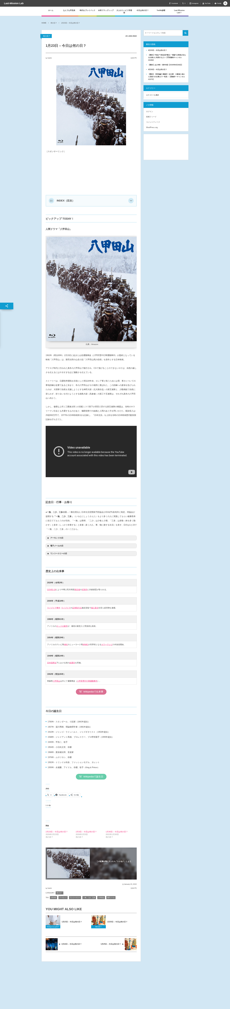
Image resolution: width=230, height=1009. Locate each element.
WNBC (85, 644)
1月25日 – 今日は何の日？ (117, 922)
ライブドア (66, 608)
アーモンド (63, 897)
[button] (131, 200)
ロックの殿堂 (62, 626)
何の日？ (46, 36)
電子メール (111, 897)
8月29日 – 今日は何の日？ (157, 50)
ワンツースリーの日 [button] (58, 553)
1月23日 (53, 897)
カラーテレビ (106, 644)
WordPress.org (152, 127)
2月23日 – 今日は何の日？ (57, 832)
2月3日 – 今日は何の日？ (86, 832)
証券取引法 (77, 608)
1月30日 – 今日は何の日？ (117, 832)
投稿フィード (151, 117)
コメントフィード (153, 122)
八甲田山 (56, 681)
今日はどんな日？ (53, 927)
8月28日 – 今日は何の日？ (157, 69)
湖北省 (77, 589)
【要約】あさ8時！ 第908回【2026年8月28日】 (165, 65)
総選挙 (72, 663)
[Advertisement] (91, 172)
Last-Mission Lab (14, 3)
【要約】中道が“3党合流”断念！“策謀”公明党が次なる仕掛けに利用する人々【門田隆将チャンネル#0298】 (167, 57)
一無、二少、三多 (89, 897)
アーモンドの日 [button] (56, 538)
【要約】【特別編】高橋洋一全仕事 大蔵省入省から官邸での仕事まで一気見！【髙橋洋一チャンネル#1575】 (166, 76)
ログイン (149, 112)
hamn (50, 58)
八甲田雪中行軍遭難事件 (87, 681)
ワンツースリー (75, 897)
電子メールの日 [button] (56, 546)
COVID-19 (51, 589)
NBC (66, 644)
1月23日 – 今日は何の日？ (72, 922)
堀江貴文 (94, 608)
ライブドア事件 (53, 608)
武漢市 (84, 589)
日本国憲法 (51, 663)
